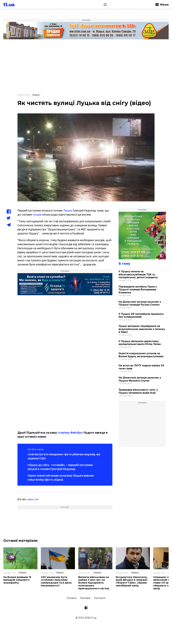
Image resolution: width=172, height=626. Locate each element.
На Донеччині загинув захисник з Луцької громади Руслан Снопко (140, 303)
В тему (124, 263)
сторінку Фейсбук (70, 432)
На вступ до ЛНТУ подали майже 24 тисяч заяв (141, 367)
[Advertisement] (86, 66)
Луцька (67, 210)
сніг (37, 499)
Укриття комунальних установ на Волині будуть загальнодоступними (141, 355)
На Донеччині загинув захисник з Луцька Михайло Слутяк (140, 379)
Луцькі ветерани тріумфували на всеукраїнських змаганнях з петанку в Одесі (142, 329)
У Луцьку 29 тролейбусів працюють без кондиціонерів (141, 315)
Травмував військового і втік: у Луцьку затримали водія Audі (138, 391)
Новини (35, 95)
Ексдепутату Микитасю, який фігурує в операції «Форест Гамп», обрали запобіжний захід (131, 581)
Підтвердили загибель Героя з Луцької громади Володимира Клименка (138, 289)
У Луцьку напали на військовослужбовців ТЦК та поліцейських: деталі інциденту (138, 274)
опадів (37, 214)
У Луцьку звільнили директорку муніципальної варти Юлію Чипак (140, 343)
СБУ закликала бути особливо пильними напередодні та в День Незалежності (56, 581)
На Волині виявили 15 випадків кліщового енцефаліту (17, 580)
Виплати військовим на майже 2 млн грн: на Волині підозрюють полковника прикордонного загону (93, 583)
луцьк (30, 499)
